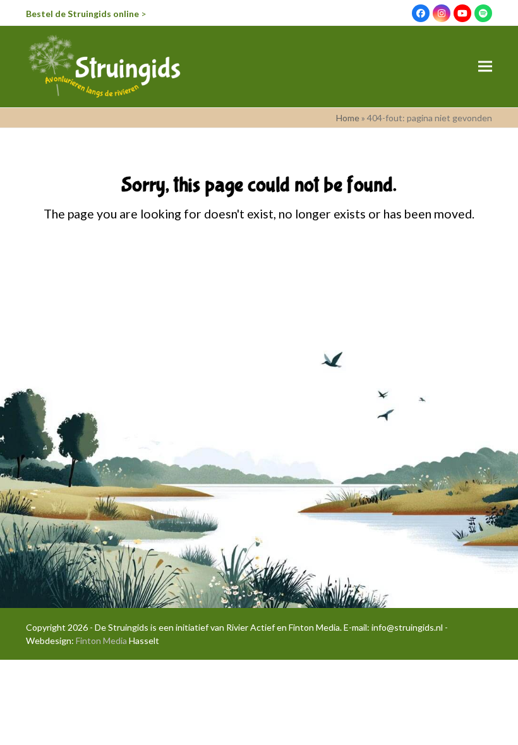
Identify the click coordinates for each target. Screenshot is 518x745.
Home (347, 117)
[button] (485, 66)
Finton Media (101, 640)
